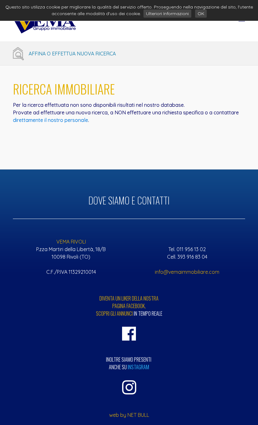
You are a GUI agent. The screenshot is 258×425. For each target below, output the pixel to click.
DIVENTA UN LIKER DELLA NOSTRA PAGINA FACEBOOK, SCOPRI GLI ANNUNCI (129, 306)
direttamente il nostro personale (50, 120)
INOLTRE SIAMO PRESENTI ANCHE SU (129, 363)
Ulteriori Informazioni (167, 13)
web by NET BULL (129, 415)
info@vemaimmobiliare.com (187, 272)
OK (201, 13)
